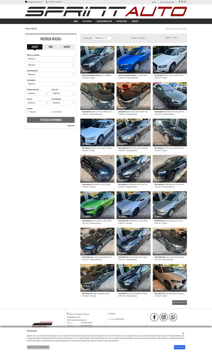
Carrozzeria (31, 80)
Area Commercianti (167, 2)
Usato (35, 46)
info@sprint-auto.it (35, 2)
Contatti (135, 21)
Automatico (57, 112)
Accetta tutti (179, 347)
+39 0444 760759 (55, 2)
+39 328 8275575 (86, 326)
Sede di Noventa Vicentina (79, 314)
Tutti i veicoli (176, 29)
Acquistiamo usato (104, 21)
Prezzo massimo (33, 90)
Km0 (51, 46)
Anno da (55, 90)
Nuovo (67, 46)
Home (76, 21)
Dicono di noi (122, 21)
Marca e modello (33, 55)
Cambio (30, 109)
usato (185, 29)
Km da (29, 99)
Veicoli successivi (179, 302)
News (154, 2)
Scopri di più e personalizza (38, 347)
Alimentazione (32, 71)
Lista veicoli (87, 21)
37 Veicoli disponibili (51, 120)
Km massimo (56, 99)
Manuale (32, 112)
